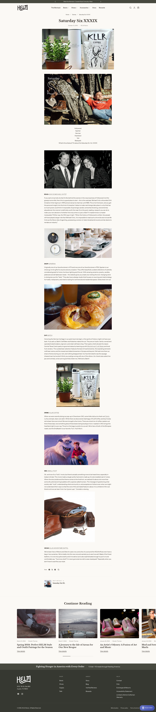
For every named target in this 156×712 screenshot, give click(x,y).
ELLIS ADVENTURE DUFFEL (58, 548)
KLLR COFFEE (54, 413)
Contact (119, 680)
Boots (61, 680)
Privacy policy (124, 708)
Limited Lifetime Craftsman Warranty (125, 696)
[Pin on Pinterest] (55, 570)
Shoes (61, 684)
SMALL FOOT (52, 471)
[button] (130, 7)
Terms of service (134, 708)
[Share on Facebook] (49, 570)
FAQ (117, 684)
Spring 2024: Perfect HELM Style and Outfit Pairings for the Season (35, 646)
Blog (87, 684)
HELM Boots (25, 708)
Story (87, 680)
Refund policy (114, 708)
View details (21, 651)
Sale (60, 691)
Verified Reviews (91, 688)
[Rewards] (147, 708)
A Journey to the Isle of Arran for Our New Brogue (76, 646)
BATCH (50, 335)
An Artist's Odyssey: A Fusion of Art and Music (118, 646)
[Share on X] (52, 570)
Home (67, 14)
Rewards (88, 691)
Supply (61, 688)
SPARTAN (52, 264)
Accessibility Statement (124, 691)
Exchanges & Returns (123, 688)
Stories (74, 14)
